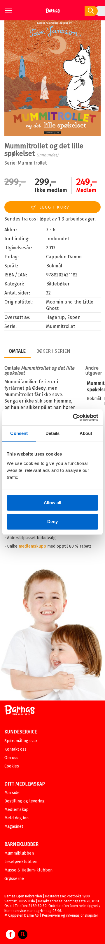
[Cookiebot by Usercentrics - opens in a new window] (74, 417)
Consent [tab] (19, 433)
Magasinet (13, 826)
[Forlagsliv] (22, 937)
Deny (52, 521)
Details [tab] (53, 433)
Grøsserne (14, 878)
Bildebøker (58, 284)
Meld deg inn (16, 818)
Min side (12, 792)
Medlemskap (16, 809)
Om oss (11, 757)
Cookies (11, 766)
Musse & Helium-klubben (28, 870)
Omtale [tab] (17, 351)
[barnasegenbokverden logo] (19, 711)
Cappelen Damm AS (23, 915)
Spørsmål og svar (20, 740)
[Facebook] (10, 937)
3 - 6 (50, 229)
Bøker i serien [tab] (53, 351)
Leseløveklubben (20, 861)
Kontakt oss (15, 749)
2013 (50, 247)
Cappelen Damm (64, 257)
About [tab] (86, 433)
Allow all (52, 502)
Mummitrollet (32, 163)
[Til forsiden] (53, 13)
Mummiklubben (19, 853)
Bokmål (54, 266)
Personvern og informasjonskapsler (70, 915)
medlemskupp (32, 546)
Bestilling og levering (24, 801)
